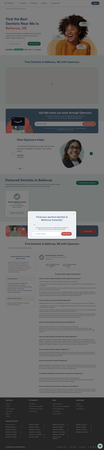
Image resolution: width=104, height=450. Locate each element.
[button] (66, 234)
